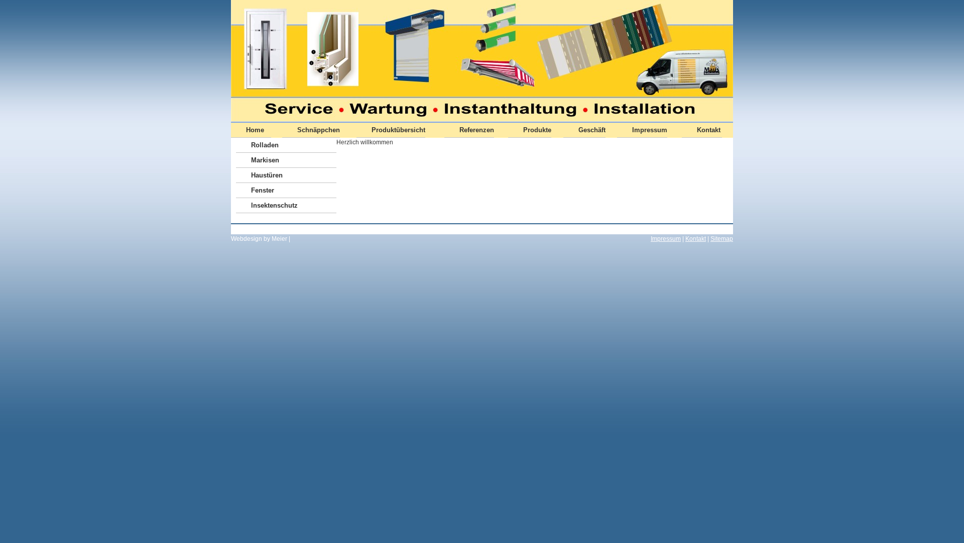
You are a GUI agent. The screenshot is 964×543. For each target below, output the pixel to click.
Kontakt (695, 238)
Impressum (666, 238)
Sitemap (721, 238)
